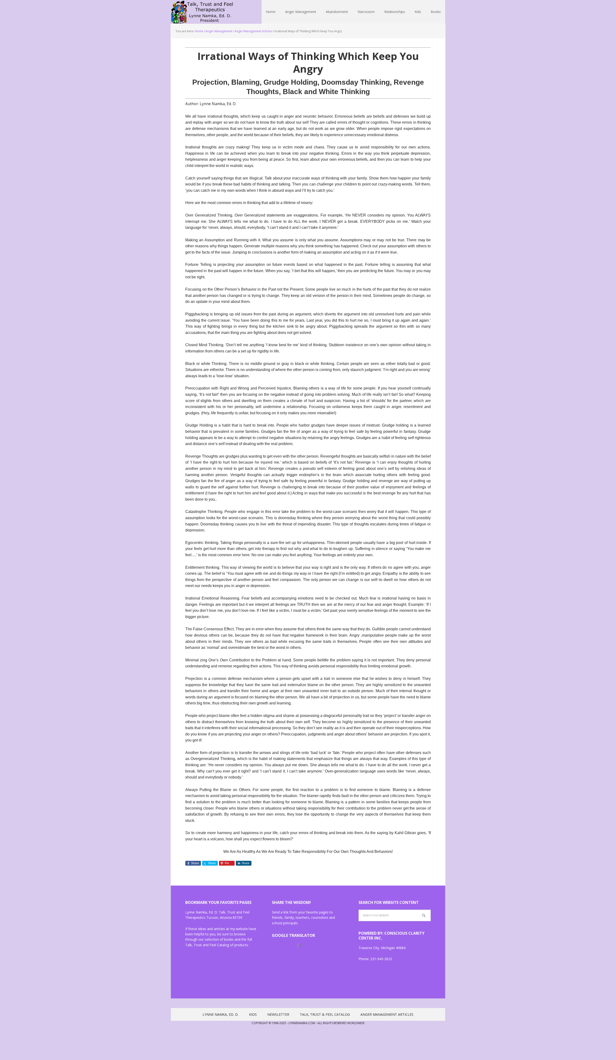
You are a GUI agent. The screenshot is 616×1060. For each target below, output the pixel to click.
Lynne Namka (202, 12)
